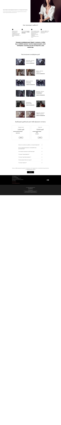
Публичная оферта (30, 190)
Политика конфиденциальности (16, 183)
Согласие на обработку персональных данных (30, 191)
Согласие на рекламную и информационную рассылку (30, 192)
